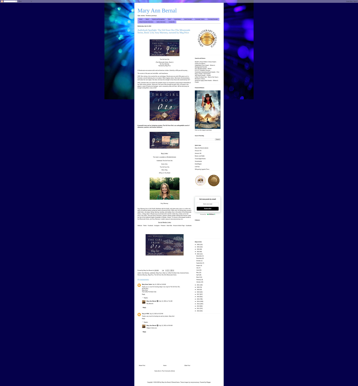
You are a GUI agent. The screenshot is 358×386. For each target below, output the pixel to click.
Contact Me (172, 22)
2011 (198, 308)
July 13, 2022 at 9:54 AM (165, 325)
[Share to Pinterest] (173, 270)
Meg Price (150, 275)
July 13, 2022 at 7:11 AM (165, 301)
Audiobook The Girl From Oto (164, 160)
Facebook (150, 225)
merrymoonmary (194, 382)
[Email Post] (162, 270)
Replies (146, 298)
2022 (198, 254)
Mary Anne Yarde (147, 284)
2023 (198, 251)
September (199, 263)
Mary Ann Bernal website (201, 148)
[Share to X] (170, 270)
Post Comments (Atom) (168, 371)
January (198, 282)
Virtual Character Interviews (146, 22)
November (199, 258)
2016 (198, 296)
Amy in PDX (145, 313)
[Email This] (166, 270)
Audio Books (177, 19)
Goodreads (189, 225)
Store (169, 19)
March (198, 277)
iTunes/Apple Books (200, 158)
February (198, 279)
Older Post (187, 365)
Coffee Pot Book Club (173, 273)
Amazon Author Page (179, 225)
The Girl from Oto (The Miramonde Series (165, 275)
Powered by (203, 214)
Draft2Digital (198, 164)
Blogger (209, 382)
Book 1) (165, 273)
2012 (198, 306)
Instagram (157, 225)
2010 (198, 311)
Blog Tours (159, 273)
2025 (198, 247)
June (197, 270)
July (197, 267)
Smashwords (198, 161)
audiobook (152, 273)
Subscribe (207, 208)
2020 (198, 287)
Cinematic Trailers (199, 19)
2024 (198, 249)
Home (140, 19)
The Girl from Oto (164, 167)
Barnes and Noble (199, 156)
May (197, 272)
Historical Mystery (142, 275)
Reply (143, 294)
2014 (198, 301)
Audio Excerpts (188, 19)
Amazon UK (198, 153)
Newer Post (142, 365)
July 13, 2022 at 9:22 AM (156, 313)
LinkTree (197, 166)
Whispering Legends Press (202, 169)
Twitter (145, 225)
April (197, 275)
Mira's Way (165, 170)
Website (140, 225)
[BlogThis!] (168, 270)
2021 (198, 285)
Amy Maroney (145, 273)
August (198, 265)
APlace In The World (164, 173)
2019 (198, 289)
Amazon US (198, 150)
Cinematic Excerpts (213, 19)
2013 (198, 304)
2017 (198, 294)
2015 (198, 299)
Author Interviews (161, 22)
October (198, 260)
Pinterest (163, 225)
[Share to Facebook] (171, 270)
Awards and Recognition (158, 19)
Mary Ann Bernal (157, 10)
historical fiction (184, 273)
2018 (198, 292)
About (147, 19)
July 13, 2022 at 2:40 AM (159, 284)
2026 (198, 244)
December (199, 256)
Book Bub (169, 225)
